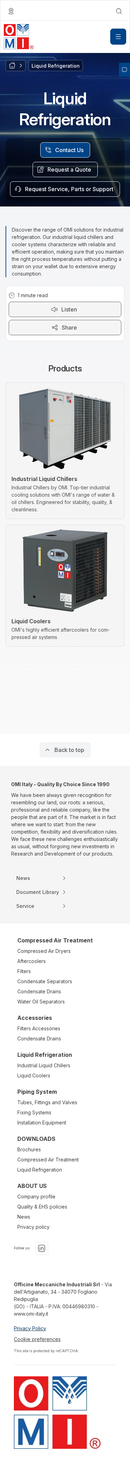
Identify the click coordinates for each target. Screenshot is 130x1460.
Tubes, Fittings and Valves (47, 1102)
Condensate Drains (39, 991)
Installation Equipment (41, 1123)
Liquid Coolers (33, 1075)
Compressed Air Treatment (48, 1159)
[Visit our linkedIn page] (41, 1248)
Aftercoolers (31, 961)
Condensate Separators (44, 981)
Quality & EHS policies (42, 1207)
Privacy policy (33, 1227)
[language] (11, 11)
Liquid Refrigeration (39, 1170)
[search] (119, 11)
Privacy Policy (30, 1328)
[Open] (118, 37)
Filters (24, 971)
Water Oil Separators (41, 1001)
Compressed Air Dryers (44, 951)
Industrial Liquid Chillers (43, 1065)
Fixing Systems (34, 1112)
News (23, 1217)
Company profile (36, 1196)
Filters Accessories (38, 1028)
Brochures (29, 1149)
